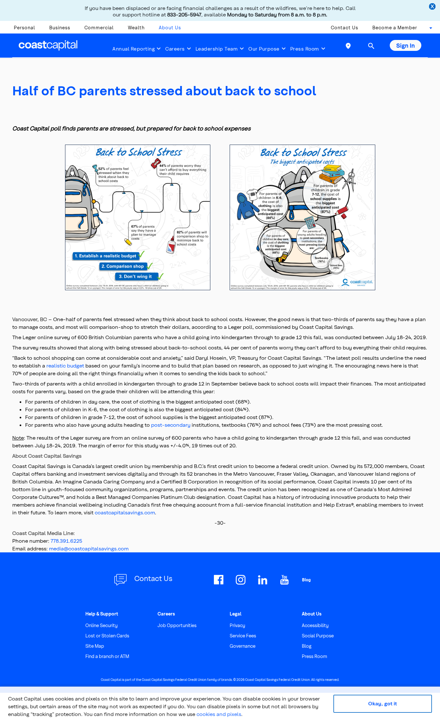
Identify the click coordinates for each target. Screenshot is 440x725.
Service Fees (243, 635)
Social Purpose (318, 635)
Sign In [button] (405, 45)
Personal (24, 27)
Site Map (94, 646)
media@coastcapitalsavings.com (89, 548)
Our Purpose (264, 49)
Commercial (99, 27)
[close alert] (433, 7)
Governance (242, 646)
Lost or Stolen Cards (107, 635)
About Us (170, 27)
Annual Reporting (133, 49)
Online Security (101, 625)
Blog (306, 646)
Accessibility (315, 625)
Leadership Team (217, 49)
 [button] (371, 45)
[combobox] (429, 29)
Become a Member (394, 27)
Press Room (304, 49)
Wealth (136, 27)
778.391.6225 (66, 541)
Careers (175, 49)
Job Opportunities (177, 625)
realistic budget (65, 365)
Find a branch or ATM (107, 656)
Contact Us (344, 27)
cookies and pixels (218, 714)
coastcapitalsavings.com (125, 512)
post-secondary (170, 425)
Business (59, 27)
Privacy (237, 625)
